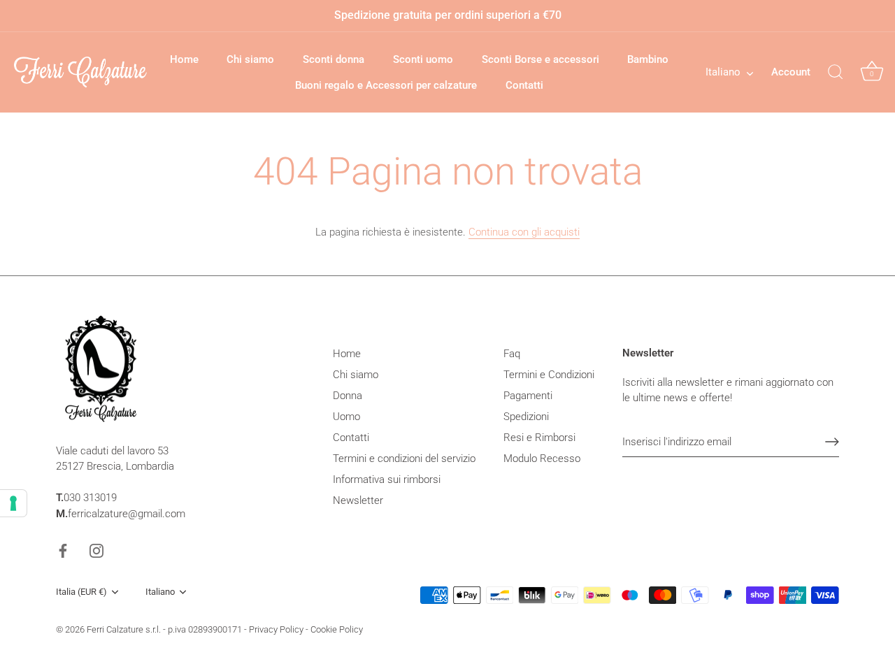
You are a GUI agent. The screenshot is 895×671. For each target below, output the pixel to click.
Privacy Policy (276, 629)
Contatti (524, 85)
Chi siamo (250, 59)
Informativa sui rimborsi (387, 479)
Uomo (346, 416)
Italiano (723, 72)
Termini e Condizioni (548, 374)
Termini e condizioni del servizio (404, 458)
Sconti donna (333, 59)
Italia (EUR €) (81, 591)
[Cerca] (835, 72)
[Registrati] (832, 442)
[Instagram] (96, 550)
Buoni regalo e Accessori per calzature (386, 85)
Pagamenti (527, 395)
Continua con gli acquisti (524, 232)
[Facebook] (63, 550)
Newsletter (358, 500)
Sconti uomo (423, 59)
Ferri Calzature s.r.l (123, 629)
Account (790, 72)
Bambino (647, 59)
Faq (511, 353)
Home (184, 59)
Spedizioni (526, 416)
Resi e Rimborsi (539, 437)
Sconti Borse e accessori (540, 59)
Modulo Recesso (541, 458)
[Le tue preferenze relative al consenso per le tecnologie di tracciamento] (13, 503)
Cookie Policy (336, 629)
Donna (347, 395)
